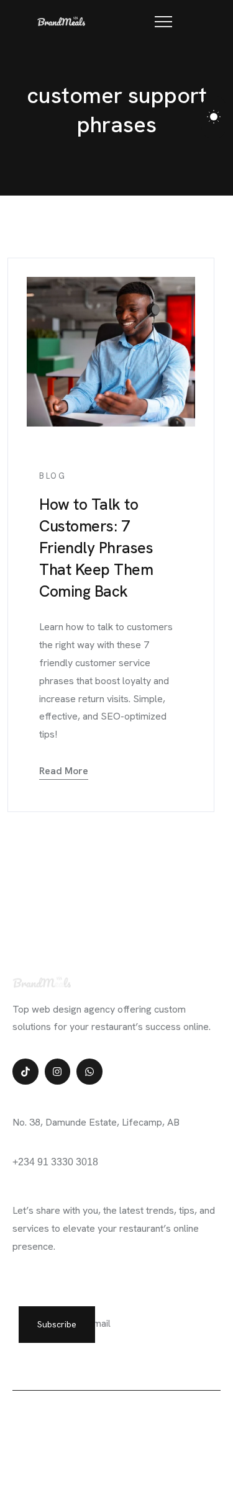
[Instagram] (58, 1072)
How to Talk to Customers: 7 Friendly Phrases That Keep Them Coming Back (96, 548)
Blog (52, 476)
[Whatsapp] (89, 1072)
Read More (63, 770)
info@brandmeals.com (60, 1150)
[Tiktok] (25, 1072)
